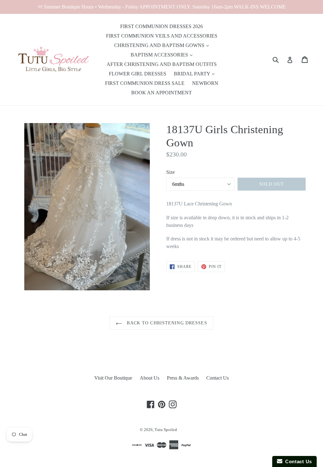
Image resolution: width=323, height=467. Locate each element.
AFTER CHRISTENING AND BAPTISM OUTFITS (162, 64)
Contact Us (217, 378)
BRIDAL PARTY (192, 73)
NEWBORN (205, 83)
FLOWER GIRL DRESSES (137, 73)
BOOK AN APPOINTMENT (161, 92)
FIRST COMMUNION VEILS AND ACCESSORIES (161, 35)
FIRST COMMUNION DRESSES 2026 (161, 26)
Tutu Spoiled (166, 429)
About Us (149, 378)
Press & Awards (183, 378)
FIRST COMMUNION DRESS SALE (145, 83)
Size (170, 172)
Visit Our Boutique (113, 378)
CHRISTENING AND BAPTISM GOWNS (160, 45)
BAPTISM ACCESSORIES (160, 54)
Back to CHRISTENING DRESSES (166, 323)
